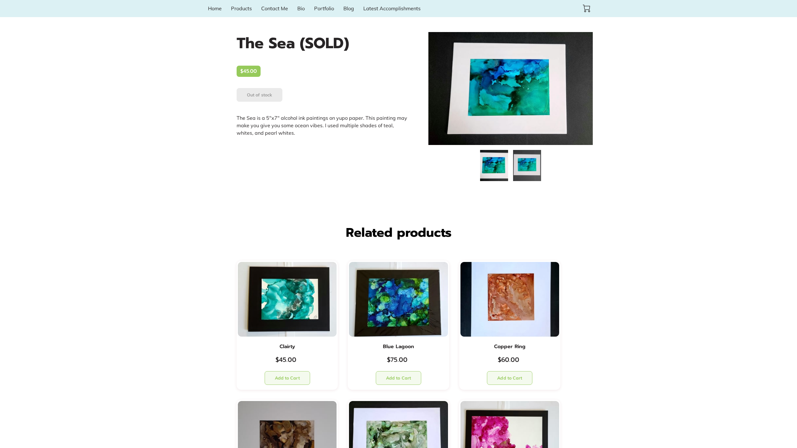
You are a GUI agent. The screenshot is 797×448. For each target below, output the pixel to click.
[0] (586, 8)
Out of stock (259, 95)
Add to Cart (287, 378)
